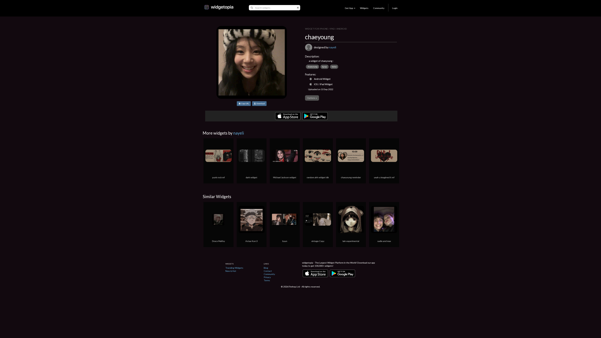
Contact (268, 271)
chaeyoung (312, 66)
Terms (267, 280)
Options (311, 98)
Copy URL (244, 103)
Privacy (267, 277)
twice (334, 66)
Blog (266, 267)
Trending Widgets (234, 267)
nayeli (332, 47)
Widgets (364, 8)
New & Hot (230, 271)
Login (395, 8)
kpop (324, 66)
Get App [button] (349, 8)
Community (378, 8)
